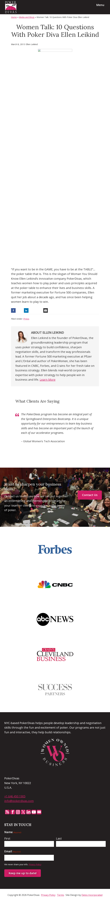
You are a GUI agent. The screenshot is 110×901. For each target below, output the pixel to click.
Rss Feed (7, 812)
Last (59, 838)
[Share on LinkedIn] (26, 310)
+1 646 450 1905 (14, 796)
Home (14, 17)
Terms (60, 895)
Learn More (47, 379)
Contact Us (90, 495)
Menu (100, 5)
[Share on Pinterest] (32, 310)
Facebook (12, 812)
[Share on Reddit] (39, 310)
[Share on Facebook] (13, 310)
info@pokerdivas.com (19, 801)
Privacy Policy (35, 864)
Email (39, 812)
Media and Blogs (27, 17)
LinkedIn (28, 812)
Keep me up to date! (23, 873)
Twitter (23, 812)
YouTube (34, 812)
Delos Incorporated (91, 895)
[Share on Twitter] (19, 310)
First (7, 838)
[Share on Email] (45, 310)
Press (26, 318)
